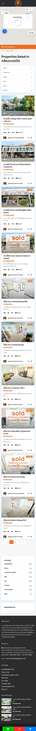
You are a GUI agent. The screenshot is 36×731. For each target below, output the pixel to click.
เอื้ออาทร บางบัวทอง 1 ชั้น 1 (13, 387)
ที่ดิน (5, 577)
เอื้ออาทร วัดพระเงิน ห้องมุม (14, 476)
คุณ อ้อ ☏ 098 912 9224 (15, 229)
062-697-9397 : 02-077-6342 (21, 655)
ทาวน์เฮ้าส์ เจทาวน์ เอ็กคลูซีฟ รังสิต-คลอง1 (17, 211)
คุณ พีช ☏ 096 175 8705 (15, 183)
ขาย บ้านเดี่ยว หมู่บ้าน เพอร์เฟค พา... (22, 716)
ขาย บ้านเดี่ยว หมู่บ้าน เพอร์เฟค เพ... (22, 700)
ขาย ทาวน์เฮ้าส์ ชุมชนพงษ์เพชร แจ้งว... (22, 708)
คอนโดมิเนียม (8, 564)
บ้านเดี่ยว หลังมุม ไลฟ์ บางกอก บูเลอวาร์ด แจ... (17, 120)
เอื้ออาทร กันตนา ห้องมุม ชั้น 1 (14, 520)
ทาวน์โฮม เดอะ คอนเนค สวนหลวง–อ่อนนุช (17, 257)
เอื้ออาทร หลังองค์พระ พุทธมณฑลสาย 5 (16, 432)
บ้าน (5, 581)
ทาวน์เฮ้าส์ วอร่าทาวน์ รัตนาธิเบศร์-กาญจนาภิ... (17, 165)
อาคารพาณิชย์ (8, 590)
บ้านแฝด (6, 585)
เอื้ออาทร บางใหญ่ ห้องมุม (13, 344)
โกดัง (5, 594)
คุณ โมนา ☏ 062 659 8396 (16, 138)
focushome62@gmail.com (16, 658)
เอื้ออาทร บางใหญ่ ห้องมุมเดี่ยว (15, 301)
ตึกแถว (6, 568)
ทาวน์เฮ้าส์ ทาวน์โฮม (10, 573)
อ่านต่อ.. (12, 637)
